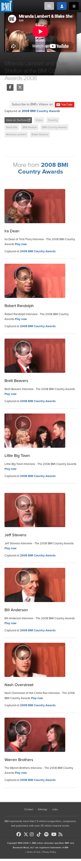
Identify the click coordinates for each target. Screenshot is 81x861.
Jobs (55, 809)
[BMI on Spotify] (47, 834)
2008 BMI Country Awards (41, 111)
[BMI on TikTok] (40, 834)
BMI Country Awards (54, 127)
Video (39, 120)
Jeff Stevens (15, 534)
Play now (21, 244)
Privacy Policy (49, 852)
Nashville (11, 127)
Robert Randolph (19, 305)
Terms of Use (33, 852)
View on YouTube (17, 120)
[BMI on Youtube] (54, 834)
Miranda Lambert (16, 134)
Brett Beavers (16, 380)
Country (53, 120)
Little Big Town (17, 455)
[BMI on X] (26, 833)
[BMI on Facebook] (19, 834)
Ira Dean (11, 231)
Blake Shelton (40, 134)
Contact (28, 809)
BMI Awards (29, 127)
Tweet (20, 87)
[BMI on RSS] (61, 834)
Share (10, 87)
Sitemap (42, 809)
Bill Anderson (16, 609)
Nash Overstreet (18, 684)
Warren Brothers (18, 759)
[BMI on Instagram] (33, 834)
